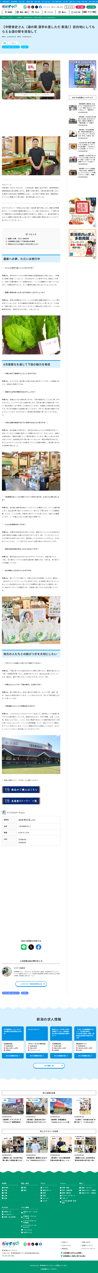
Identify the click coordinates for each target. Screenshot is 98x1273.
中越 (4, 43)
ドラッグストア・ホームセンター (30, 1226)
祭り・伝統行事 (67, 1190)
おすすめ (77, 12)
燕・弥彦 (60, 1)
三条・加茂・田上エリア (11, 47)
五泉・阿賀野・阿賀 (51, 1)
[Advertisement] (31, 119)
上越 (5, 1195)
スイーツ (46, 1198)
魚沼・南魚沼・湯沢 (88, 1)
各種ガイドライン (87, 1245)
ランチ (45, 1201)
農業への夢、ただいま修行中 (18, 238)
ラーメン (45, 1188)
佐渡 (5, 1198)
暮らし (64, 12)
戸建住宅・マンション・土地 (29, 1217)
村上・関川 (16, 1)
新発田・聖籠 (24, 1)
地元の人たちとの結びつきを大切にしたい (23, 244)
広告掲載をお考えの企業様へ (73, 1253)
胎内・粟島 (32, 1)
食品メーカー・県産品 (89, 1193)
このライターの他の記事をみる (31, 984)
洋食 (44, 1195)
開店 (25, 1188)
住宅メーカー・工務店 (89, 1190)
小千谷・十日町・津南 (76, 1)
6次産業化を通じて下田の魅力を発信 (21, 241)
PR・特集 (80, 7)
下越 (5, 1190)
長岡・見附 (67, 1)
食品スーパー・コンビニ (30, 1213)
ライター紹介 (91, 7)
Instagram (22, 839)
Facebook (22, 842)
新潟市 (6, 1188)
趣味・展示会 (66, 1193)
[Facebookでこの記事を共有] (38, 949)
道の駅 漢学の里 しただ (27, 820)
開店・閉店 (24, 12)
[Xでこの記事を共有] (31, 949)
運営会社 (65, 1249)
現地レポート (47, 1190)
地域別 (10, 12)
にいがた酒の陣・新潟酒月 (69, 1202)
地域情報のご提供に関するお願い (74, 1256)
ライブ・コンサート (68, 1195)
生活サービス (28, 1232)
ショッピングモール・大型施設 (30, 1222)
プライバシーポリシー (89, 1249)
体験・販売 (65, 1188)
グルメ (37, 12)
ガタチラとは (46, 7)
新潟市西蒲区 (9, 1)
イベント (50, 12)
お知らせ (53, 7)
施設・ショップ (86, 1188)
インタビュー (13, 43)
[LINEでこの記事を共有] (24, 949)
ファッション (28, 1230)
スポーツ (65, 1198)
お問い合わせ (60, 7)
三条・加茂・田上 (41, 1)
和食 (44, 1193)
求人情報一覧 (49, 1065)
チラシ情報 (92, 12)
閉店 (25, 1190)
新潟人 (25, 47)
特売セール (7, 1212)
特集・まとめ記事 (10, 1217)
